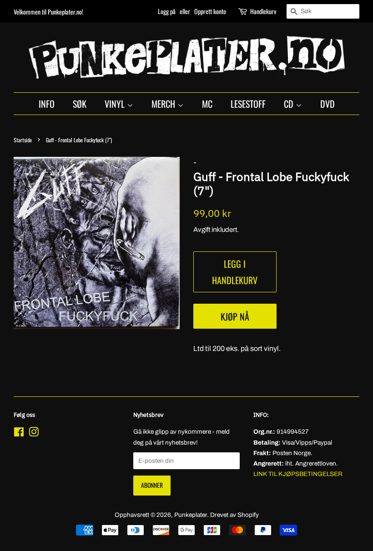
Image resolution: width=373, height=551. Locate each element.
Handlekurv (263, 11)
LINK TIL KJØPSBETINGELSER (298, 474)
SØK (79, 103)
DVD (327, 103)
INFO (47, 103)
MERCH (164, 103)
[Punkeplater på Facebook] (19, 434)
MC (207, 103)
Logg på (167, 11)
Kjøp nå (235, 316)
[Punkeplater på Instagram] (34, 434)
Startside (23, 140)
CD (290, 103)
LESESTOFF (248, 103)
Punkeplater (190, 514)
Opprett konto (210, 11)
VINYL (116, 103)
